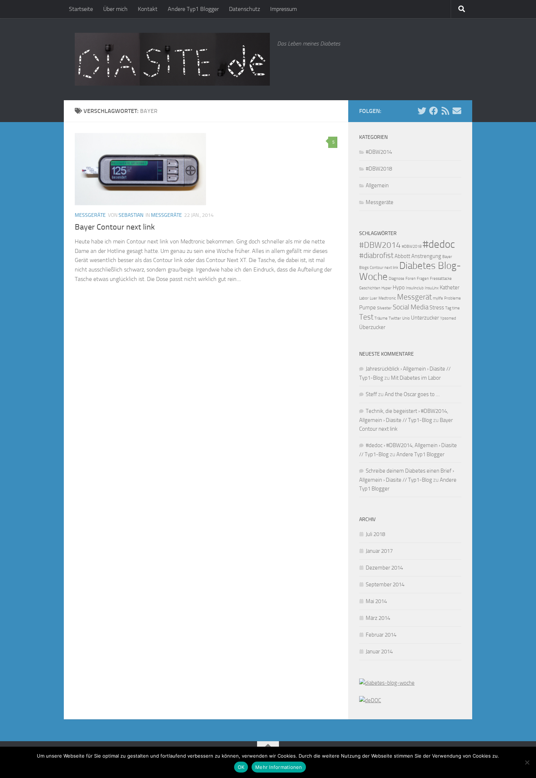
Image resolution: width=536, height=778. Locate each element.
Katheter (449, 287)
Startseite (81, 8)
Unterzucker (425, 317)
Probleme (452, 298)
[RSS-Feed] (445, 110)
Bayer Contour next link (115, 227)
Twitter (395, 318)
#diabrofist (376, 255)
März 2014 (378, 618)
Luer (373, 298)
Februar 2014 (381, 635)
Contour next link (384, 267)
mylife (438, 298)
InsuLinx (432, 288)
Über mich (115, 8)
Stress (437, 307)
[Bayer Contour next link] (140, 169)
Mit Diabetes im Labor (416, 378)
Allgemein (377, 185)
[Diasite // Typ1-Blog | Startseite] (172, 59)
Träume (381, 318)
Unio (406, 318)
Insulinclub (415, 288)
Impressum (283, 8)
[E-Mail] (457, 110)
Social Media (410, 307)
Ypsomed (448, 318)
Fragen (423, 278)
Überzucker (372, 327)
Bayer (447, 256)
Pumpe (367, 307)
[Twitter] (421, 110)
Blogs (364, 267)
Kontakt (148, 8)
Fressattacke (441, 278)
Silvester (384, 308)
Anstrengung (426, 256)
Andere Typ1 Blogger (193, 8)
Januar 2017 (379, 551)
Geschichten (369, 288)
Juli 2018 (375, 534)
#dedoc (439, 244)
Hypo (399, 287)
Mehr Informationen (278, 767)
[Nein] (527, 762)
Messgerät (414, 296)
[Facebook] (433, 110)
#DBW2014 (379, 152)
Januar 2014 (379, 651)
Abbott (402, 256)
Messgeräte (90, 215)
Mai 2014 (376, 601)
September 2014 (385, 584)
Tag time (452, 308)
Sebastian (131, 215)
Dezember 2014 (384, 567)
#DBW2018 (379, 168)
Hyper (386, 288)
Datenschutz (244, 8)
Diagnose (396, 278)
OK (241, 767)
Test (366, 316)
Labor (364, 298)
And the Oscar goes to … (412, 394)
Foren (410, 278)
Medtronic (387, 298)
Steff (371, 394)
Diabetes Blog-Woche (410, 271)
